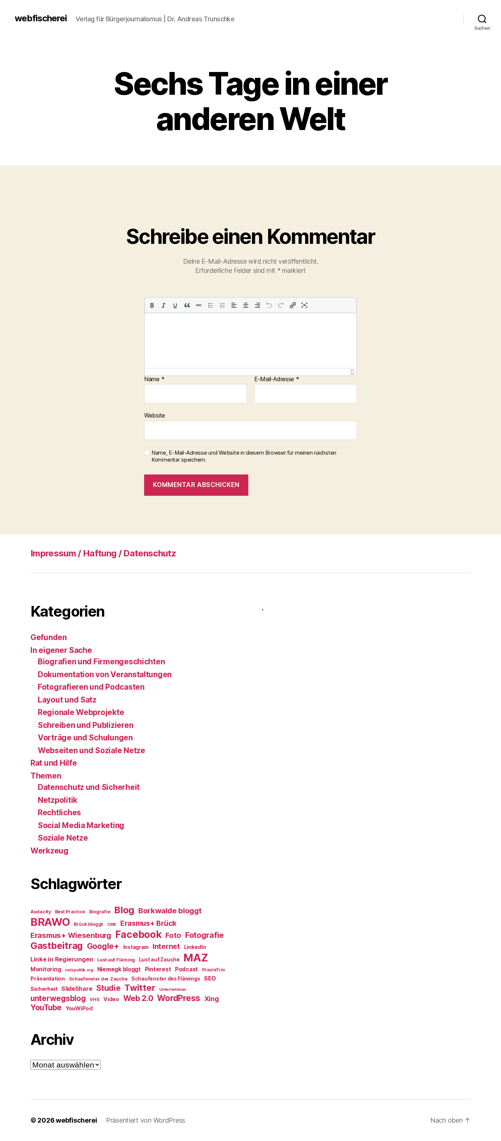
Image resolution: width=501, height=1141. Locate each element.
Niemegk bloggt (119, 969)
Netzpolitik (57, 800)
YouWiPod (79, 1008)
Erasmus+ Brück (148, 923)
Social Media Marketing (81, 825)
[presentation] (152, 305)
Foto (173, 935)
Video (111, 999)
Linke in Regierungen (62, 959)
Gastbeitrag (56, 945)
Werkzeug (49, 850)
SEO (210, 978)
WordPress (178, 998)
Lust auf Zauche (159, 960)
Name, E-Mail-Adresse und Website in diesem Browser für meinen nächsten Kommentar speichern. (243, 456)
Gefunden (48, 637)
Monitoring (45, 969)
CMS (111, 924)
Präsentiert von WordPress (145, 1120)
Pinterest (158, 969)
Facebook (138, 934)
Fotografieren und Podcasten (91, 687)
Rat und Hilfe (53, 763)
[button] (152, 305)
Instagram (136, 947)
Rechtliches (59, 812)
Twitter (139, 987)
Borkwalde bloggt (170, 910)
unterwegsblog (58, 998)
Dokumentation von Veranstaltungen (105, 674)
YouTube (46, 1007)
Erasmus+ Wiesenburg (70, 935)
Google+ (103, 946)
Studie (108, 988)
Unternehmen (172, 989)
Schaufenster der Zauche (98, 979)
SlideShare (76, 988)
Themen (45, 775)
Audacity (40, 911)
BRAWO (50, 922)
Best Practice (70, 911)
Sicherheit (43, 989)
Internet (166, 946)
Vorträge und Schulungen (85, 737)
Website (154, 415)
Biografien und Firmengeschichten (101, 661)
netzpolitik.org (79, 970)
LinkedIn (195, 947)
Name (154, 379)
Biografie (99, 911)
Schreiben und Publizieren (85, 725)
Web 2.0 (138, 998)
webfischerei (41, 18)
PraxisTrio (213, 969)
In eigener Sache (61, 650)
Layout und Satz (67, 699)
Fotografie (204, 935)
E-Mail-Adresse (276, 379)
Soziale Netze (63, 837)
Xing (211, 998)
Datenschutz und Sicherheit (89, 787)
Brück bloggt (88, 924)
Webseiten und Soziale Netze (91, 750)
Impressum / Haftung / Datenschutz (103, 553)
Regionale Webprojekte (81, 712)
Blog (124, 910)
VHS (94, 999)
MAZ (195, 957)
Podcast (186, 969)
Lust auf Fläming (116, 960)
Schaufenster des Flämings (165, 979)
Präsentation (47, 978)
